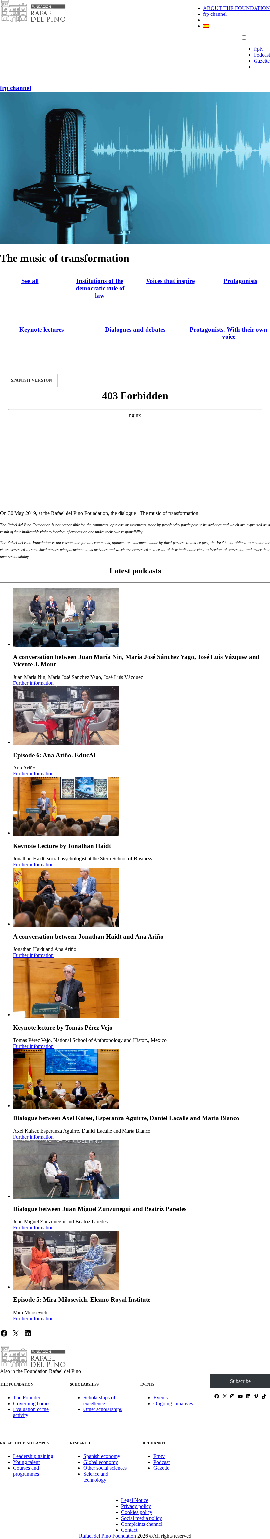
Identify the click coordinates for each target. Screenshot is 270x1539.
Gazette (262, 61)
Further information (33, 683)
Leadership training (33, 1456)
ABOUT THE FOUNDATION (236, 8)
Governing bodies (31, 1403)
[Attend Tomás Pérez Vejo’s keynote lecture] (66, 988)
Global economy (100, 1462)
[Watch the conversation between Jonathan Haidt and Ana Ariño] (66, 897)
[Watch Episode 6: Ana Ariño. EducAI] (66, 715)
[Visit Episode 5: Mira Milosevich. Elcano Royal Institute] (66, 1260)
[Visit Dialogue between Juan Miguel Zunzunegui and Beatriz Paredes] (66, 1169)
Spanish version (31, 380)
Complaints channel (141, 1524)
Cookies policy (136, 1512)
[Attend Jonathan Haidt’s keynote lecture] (66, 806)
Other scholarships (102, 1409)
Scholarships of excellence (99, 1400)
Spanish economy (101, 1456)
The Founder (26, 1397)
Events (160, 1397)
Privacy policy (136, 1506)
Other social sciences (105, 1468)
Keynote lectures (41, 329)
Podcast (262, 55)
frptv (259, 49)
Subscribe (240, 1381)
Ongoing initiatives (173, 1403)
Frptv (159, 1456)
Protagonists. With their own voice (228, 333)
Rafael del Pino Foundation (107, 1536)
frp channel (215, 14)
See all (30, 280)
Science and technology (95, 1477)
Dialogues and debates (135, 329)
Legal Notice (134, 1500)
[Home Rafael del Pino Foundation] (33, 21)
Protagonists (240, 280)
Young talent (26, 1462)
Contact (129, 1530)
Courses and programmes (26, 1471)
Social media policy (141, 1518)
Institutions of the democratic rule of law (100, 288)
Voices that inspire (170, 280)
